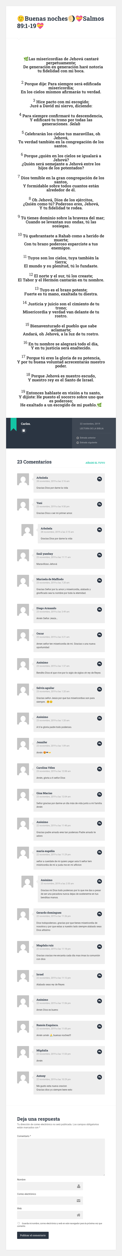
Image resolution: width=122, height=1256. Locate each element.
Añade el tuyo (95, 462)
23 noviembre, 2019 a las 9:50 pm (52, 506)
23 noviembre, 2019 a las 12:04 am (53, 796)
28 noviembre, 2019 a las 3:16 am (52, 481)
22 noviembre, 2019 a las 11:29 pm (53, 854)
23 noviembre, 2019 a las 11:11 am (53, 557)
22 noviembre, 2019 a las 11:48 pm (53, 825)
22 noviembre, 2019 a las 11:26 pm (53, 916)
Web (19, 1208)
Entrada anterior (88, 437)
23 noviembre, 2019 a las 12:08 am (53, 771)
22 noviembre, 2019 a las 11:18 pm (53, 949)
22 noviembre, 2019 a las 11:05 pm (53, 1028)
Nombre (21, 1179)
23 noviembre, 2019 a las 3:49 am (52, 611)
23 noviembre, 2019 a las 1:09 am (52, 745)
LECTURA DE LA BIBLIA (92, 428)
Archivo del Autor (23, 430)
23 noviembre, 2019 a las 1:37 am (52, 666)
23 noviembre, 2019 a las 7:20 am (52, 582)
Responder (99, 479)
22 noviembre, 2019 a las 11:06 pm (53, 1003)
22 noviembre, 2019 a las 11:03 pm (53, 1054)
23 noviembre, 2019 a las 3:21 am (52, 637)
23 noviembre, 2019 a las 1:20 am (52, 691)
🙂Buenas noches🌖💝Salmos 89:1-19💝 (60, 22)
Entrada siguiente (88, 442)
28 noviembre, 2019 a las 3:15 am (57, 532)
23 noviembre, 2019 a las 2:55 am (57, 883)
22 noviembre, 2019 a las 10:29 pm (53, 1079)
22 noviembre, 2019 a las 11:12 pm (53, 978)
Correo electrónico (26, 1194)
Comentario (24, 1136)
